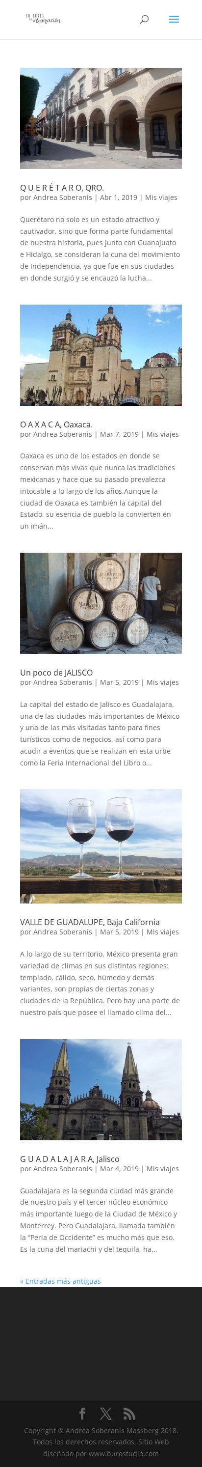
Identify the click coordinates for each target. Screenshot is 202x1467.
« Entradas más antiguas (60, 1281)
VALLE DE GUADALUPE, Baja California (90, 922)
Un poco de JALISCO (56, 672)
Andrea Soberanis (62, 197)
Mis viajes (161, 197)
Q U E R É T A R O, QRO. (62, 187)
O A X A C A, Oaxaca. (56, 424)
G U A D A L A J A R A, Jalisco (70, 1159)
